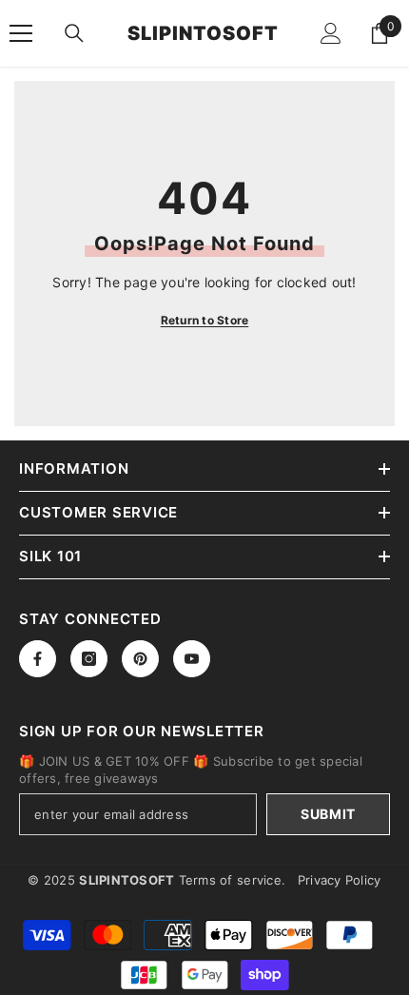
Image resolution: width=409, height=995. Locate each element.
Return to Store (205, 320)
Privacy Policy (339, 880)
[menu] (21, 33)
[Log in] (331, 33)
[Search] (74, 33)
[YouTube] (191, 658)
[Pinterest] (140, 658)
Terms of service (230, 880)
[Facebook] (37, 658)
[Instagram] (88, 658)
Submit (328, 814)
